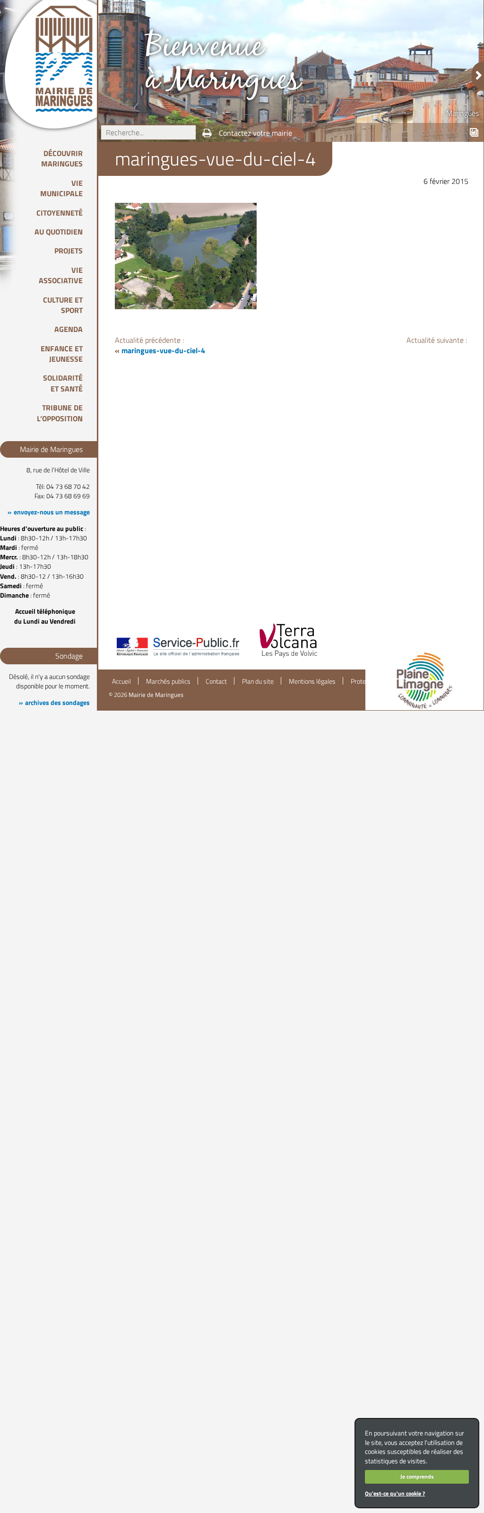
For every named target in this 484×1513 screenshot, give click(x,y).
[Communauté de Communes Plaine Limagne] (424, 680)
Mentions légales (312, 681)
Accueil (121, 681)
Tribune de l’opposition (60, 413)
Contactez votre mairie (255, 133)
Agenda (68, 329)
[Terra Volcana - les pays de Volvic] (288, 656)
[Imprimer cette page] (207, 133)
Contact (216, 681)
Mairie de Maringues (156, 694)
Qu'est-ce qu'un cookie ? (395, 1493)
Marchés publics (168, 681)
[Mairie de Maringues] (71, 58)
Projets (68, 250)
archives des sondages (57, 702)
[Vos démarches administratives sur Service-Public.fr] (177, 656)
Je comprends (417, 1476)
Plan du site (258, 681)
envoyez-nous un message (52, 512)
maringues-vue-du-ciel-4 (163, 350)
